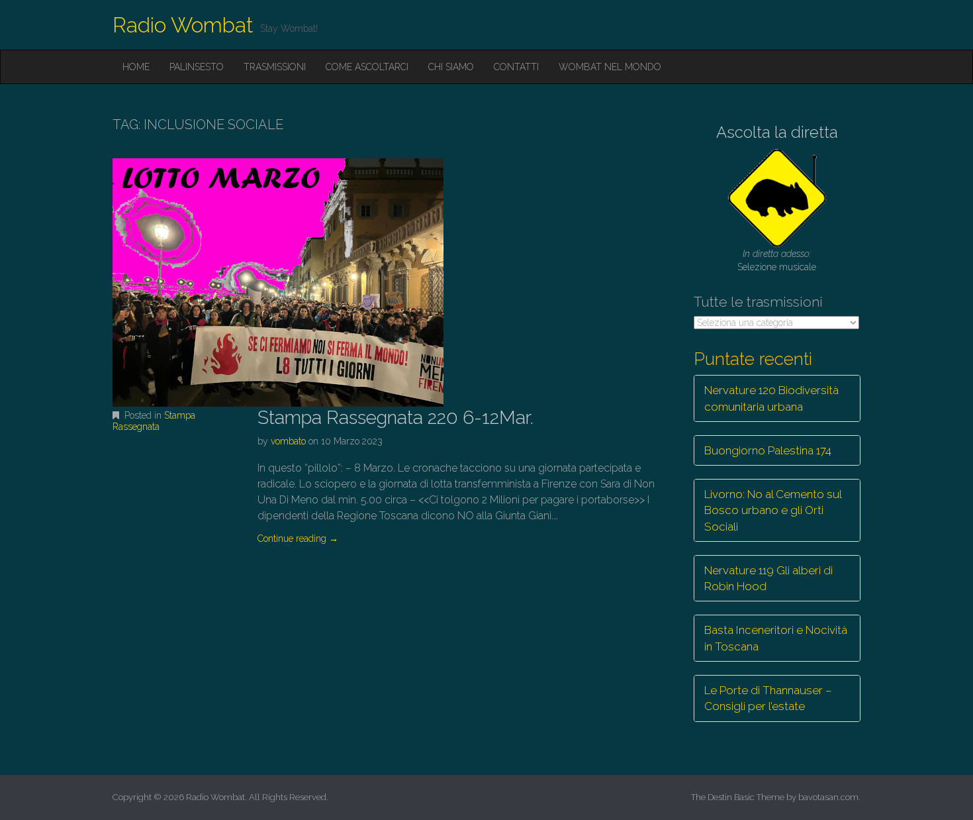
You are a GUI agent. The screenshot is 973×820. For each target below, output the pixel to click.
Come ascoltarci (367, 67)
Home (136, 67)
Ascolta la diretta (777, 132)
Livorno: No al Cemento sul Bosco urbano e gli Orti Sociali (773, 510)
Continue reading (297, 538)
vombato (288, 441)
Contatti (516, 67)
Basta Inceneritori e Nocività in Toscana (775, 637)
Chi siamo (451, 67)
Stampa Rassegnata (154, 421)
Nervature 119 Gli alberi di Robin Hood (768, 578)
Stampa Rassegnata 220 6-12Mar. (395, 418)
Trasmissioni (275, 67)
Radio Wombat (183, 25)
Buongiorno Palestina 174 (767, 450)
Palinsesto (196, 67)
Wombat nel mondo (610, 67)
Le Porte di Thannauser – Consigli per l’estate (768, 698)
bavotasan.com (828, 797)
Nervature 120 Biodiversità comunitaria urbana (771, 398)
